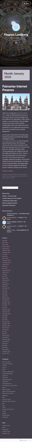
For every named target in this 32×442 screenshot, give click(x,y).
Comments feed (6, 431)
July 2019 (4, 306)
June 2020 (4, 292)
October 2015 (5, 353)
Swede (4, 411)
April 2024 (4, 268)
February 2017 (5, 335)
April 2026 (4, 242)
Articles (4, 367)
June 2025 (4, 254)
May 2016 (4, 345)
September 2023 (6, 270)
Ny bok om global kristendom (9, 203)
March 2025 (5, 258)
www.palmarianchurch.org (10, 141)
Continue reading (7, 171)
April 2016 (4, 347)
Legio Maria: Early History (8, 205)
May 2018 (4, 317)
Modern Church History (8, 393)
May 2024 (4, 266)
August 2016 (5, 341)
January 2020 (5, 300)
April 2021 (4, 286)
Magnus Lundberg (16, 34)
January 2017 (5, 337)
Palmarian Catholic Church (8, 401)
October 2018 (5, 312)
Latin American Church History (9, 385)
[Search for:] (10, 187)
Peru (3, 405)
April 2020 (4, 296)
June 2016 (4, 343)
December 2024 (6, 260)
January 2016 (5, 349)
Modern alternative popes (8, 391)
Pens (3, 403)
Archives (4, 365)
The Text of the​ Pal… (12, 213)
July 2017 (4, 331)
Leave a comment (10, 178)
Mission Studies (6, 389)
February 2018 (5, 321)
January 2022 (5, 284)
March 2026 (5, 244)
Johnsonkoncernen (6, 383)
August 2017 (5, 329)
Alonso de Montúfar (7, 363)
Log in (3, 427)
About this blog (6, 361)
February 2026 (5, 246)
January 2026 (5, 248)
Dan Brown (5, 377)
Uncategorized (13, 176)
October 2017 (5, 327)
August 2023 (5, 272)
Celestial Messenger (7, 373)
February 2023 (5, 280)
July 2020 (4, 290)
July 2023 (4, 274)
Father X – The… (11, 230)
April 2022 (4, 282)
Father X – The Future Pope (9, 196)
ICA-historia (5, 381)
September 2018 (6, 314)
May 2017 (4, 333)
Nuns (3, 397)
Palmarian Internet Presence (14, 88)
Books (3, 369)
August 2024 (5, 264)
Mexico (4, 387)
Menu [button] (27, 3)
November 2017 (6, 325)
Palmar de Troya (17, 174)
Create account (6, 425)
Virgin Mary (5, 417)
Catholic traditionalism (8, 371)
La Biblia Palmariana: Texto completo (11, 198)
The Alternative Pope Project (9, 200)
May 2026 (4, 240)
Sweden (4, 413)
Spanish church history (8, 409)
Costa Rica (5, 375)
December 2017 (6, 323)
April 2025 (4, 256)
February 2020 (5, 298)
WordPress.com (6, 433)
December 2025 (6, 250)
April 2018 (4, 319)
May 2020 (4, 294)
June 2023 (4, 276)
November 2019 (6, 304)
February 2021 (5, 288)
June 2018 (4, 315)
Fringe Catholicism (6, 379)
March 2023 (5, 278)
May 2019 (4, 308)
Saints (3, 407)
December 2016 (6, 339)
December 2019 (6, 302)
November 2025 (6, 252)
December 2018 (6, 310)
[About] (16, 42)
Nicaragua (4, 395)
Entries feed (5, 429)
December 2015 (6, 351)
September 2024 (6, 262)
